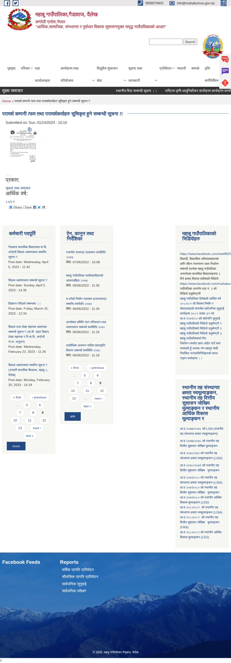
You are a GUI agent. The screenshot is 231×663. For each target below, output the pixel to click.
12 (44, 420)
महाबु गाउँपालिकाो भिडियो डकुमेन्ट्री (200, 323)
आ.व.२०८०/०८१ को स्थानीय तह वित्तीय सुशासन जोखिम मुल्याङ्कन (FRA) (199, 522)
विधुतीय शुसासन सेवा (107, 74)
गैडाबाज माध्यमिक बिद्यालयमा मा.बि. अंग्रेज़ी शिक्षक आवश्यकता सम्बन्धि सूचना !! (27, 252)
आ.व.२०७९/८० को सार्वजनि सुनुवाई (200, 318)
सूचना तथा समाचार (18, 188)
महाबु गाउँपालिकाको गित (193, 338)
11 (29, 420)
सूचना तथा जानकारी (135, 74)
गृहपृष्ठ (11, 68)
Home (6, 101)
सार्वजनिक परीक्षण (74, 591)
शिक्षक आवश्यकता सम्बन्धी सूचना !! (27, 280)
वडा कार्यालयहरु (42, 74)
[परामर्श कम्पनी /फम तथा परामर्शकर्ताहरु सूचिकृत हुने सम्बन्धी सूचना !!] (23, 151)
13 (20, 428)
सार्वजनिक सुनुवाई (74, 584)
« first (17, 397)
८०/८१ (10, 202)
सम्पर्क (195, 68)
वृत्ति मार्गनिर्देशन (211, 74)
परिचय (25, 68)
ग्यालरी (181, 68)
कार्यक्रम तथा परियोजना (70, 74)
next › (37, 428)
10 (15, 420)
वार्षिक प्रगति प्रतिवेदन (78, 570)
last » (30, 435)
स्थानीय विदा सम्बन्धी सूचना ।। (128, 91)
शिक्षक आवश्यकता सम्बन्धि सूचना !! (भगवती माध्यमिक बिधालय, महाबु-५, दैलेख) (28, 370)
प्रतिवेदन (165, 68)
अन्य (72, 416)
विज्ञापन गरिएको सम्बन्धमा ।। (24, 303)
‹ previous (39, 397)
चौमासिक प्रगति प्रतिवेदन (80, 577)
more (16, 446)
